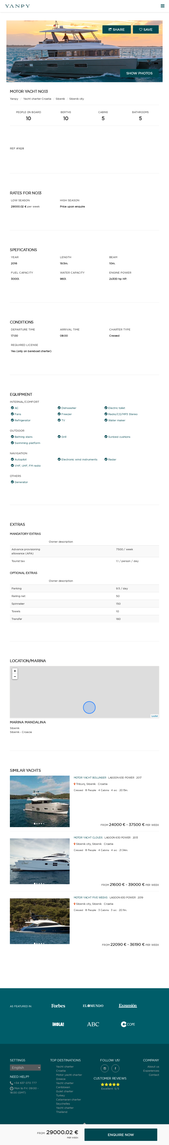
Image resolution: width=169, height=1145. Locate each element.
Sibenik (60, 98)
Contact (154, 1074)
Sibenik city (76, 98)
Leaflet (154, 716)
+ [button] (15, 671)
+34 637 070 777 (25, 1082)
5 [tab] (45, 825)
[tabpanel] (48, 801)
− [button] (15, 676)
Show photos (139, 73)
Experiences (151, 1070)
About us (153, 1066)
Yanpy (14, 98)
